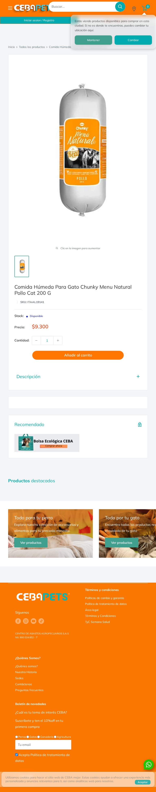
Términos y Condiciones (100, 616)
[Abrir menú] (10, 8)
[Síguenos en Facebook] (18, 621)
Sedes (19, 678)
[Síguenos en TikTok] (41, 621)
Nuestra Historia (26, 672)
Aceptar (143, 782)
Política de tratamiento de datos (106, 604)
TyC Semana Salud (97, 622)
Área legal (91, 610)
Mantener (93, 40)
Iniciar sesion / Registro (39, 20)
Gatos (33, 736)
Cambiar (133, 40)
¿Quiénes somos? (26, 666)
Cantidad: (21, 340)
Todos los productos (32, 47)
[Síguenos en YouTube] (33, 621)
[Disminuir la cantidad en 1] (36, 340)
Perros (22, 736)
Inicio (11, 47)
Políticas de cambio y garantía (104, 598)
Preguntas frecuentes (29, 690)
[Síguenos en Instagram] (26, 621)
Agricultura (64, 736)
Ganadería (46, 736)
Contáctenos (23, 684)
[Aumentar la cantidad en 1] (58, 340)
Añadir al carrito (78, 355)
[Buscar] (120, 7)
